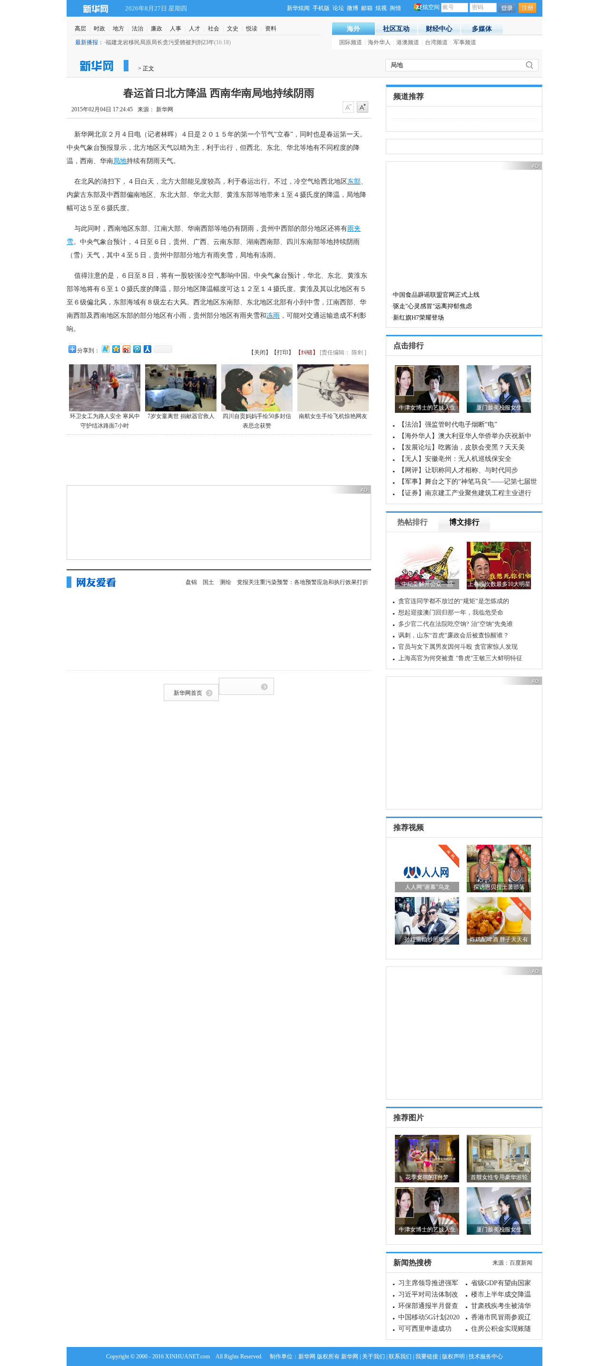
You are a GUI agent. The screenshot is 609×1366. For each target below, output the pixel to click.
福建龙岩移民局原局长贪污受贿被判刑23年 (160, 42)
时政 (99, 28)
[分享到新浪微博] (126, 349)
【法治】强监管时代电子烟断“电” (447, 424)
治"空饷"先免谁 (492, 623)
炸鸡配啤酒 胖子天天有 (499, 939)
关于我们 (373, 1356)
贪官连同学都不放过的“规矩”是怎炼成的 (453, 601)
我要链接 (426, 1356)
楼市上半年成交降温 (501, 1294)
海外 (353, 28)
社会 (213, 28)
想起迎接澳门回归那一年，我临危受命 (450, 612)
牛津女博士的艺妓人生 (427, 407)
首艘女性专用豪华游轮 (499, 1177)
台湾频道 (436, 42)
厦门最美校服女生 (499, 407)
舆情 (395, 8)
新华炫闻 (298, 8)
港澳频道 (407, 42)
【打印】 (282, 352)
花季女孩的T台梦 (427, 1177)
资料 (270, 28)
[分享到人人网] (147, 349)
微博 (352, 8)
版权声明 (453, 1356)
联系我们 (400, 1356)
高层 (80, 28)
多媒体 (482, 28)
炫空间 (431, 7)
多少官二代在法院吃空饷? (433, 623)
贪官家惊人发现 (496, 646)
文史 (232, 28)
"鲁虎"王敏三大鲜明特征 (489, 658)
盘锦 (191, 582)
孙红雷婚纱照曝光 (427, 939)
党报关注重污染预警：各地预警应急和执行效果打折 (302, 582)
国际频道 (350, 42)
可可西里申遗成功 (425, 1328)
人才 (194, 28)
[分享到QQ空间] (115, 349)
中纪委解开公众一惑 (427, 584)
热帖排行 (412, 522)
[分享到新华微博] (105, 349)
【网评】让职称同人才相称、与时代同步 (458, 470)
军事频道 (464, 42)
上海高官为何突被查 (426, 658)
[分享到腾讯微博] (136, 349)
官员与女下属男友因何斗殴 (435, 646)
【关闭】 (259, 352)
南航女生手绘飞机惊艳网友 (333, 416)
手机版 (321, 8)
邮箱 (367, 8)
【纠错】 (306, 352)
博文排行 (464, 522)
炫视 (381, 8)
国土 (208, 582)
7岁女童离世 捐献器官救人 (181, 416)
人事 (175, 28)
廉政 (156, 28)
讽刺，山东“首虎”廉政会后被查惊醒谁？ (453, 635)
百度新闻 (521, 1262)
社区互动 (396, 28)
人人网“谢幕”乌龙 (427, 887)
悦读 (251, 28)
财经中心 (439, 28)
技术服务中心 (486, 1356)
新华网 (95, 8)
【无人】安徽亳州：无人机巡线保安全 (454, 458)
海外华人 (379, 42)
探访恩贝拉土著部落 (499, 887)
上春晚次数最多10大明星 (499, 584)
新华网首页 (188, 693)
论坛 (338, 8)
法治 (137, 28)
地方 (118, 28)
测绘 (225, 582)
